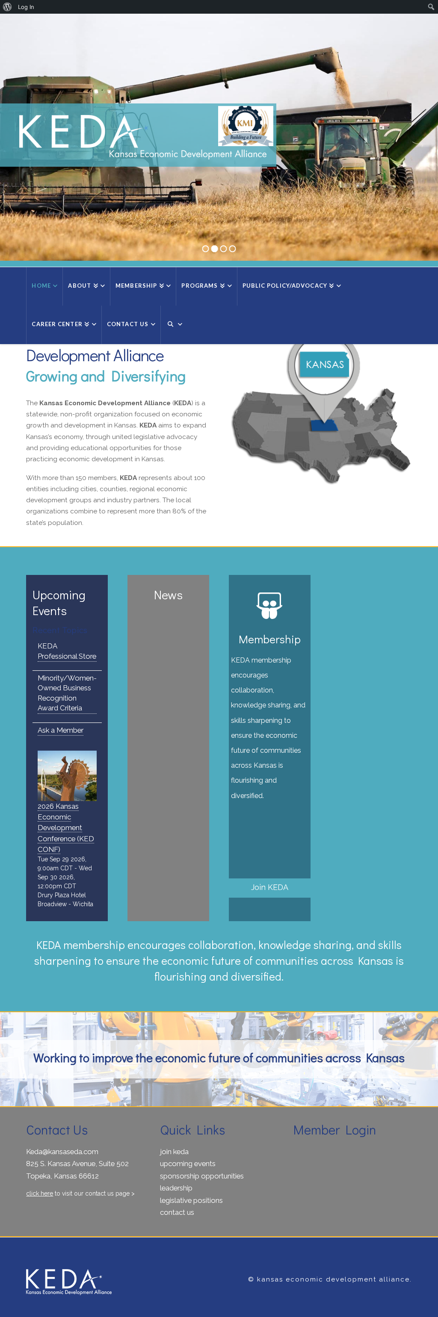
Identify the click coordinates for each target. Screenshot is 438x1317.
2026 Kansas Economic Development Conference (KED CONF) (66, 828)
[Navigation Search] (174, 325)
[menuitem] (7, 7)
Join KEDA (269, 887)
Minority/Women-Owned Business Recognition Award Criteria (67, 693)
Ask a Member (60, 730)
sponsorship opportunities (202, 1176)
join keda (174, 1151)
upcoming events (188, 1163)
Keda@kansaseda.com (62, 1151)
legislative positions (191, 1200)
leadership (176, 1188)
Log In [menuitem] (26, 6)
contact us (177, 1212)
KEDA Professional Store (67, 651)
